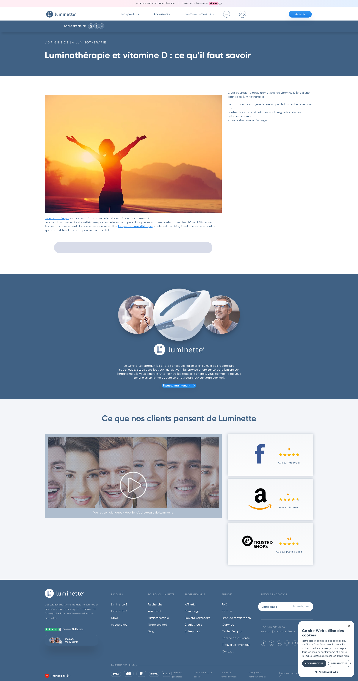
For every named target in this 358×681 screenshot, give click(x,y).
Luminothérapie (158, 618)
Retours (227, 611)
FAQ (224, 604)
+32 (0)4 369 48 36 (273, 627)
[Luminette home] (71, 593)
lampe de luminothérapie (135, 226)
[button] (326, 672)
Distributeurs (193, 624)
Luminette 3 (119, 604)
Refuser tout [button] (339, 663)
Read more (343, 656)
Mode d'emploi (232, 631)
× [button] (348, 626)
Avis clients (155, 611)
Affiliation (191, 604)
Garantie (228, 624)
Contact (228, 651)
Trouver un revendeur (236, 645)
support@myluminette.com (279, 631)
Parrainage (192, 611)
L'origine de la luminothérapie (75, 42)
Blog (151, 631)
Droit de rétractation (236, 618)
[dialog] (326, 649)
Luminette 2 (119, 611)
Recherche (155, 604)
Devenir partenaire (198, 618)
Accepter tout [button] (314, 663)
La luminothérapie (57, 218)
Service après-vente (236, 638)
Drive (114, 618)
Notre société (157, 624)
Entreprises (192, 631)
